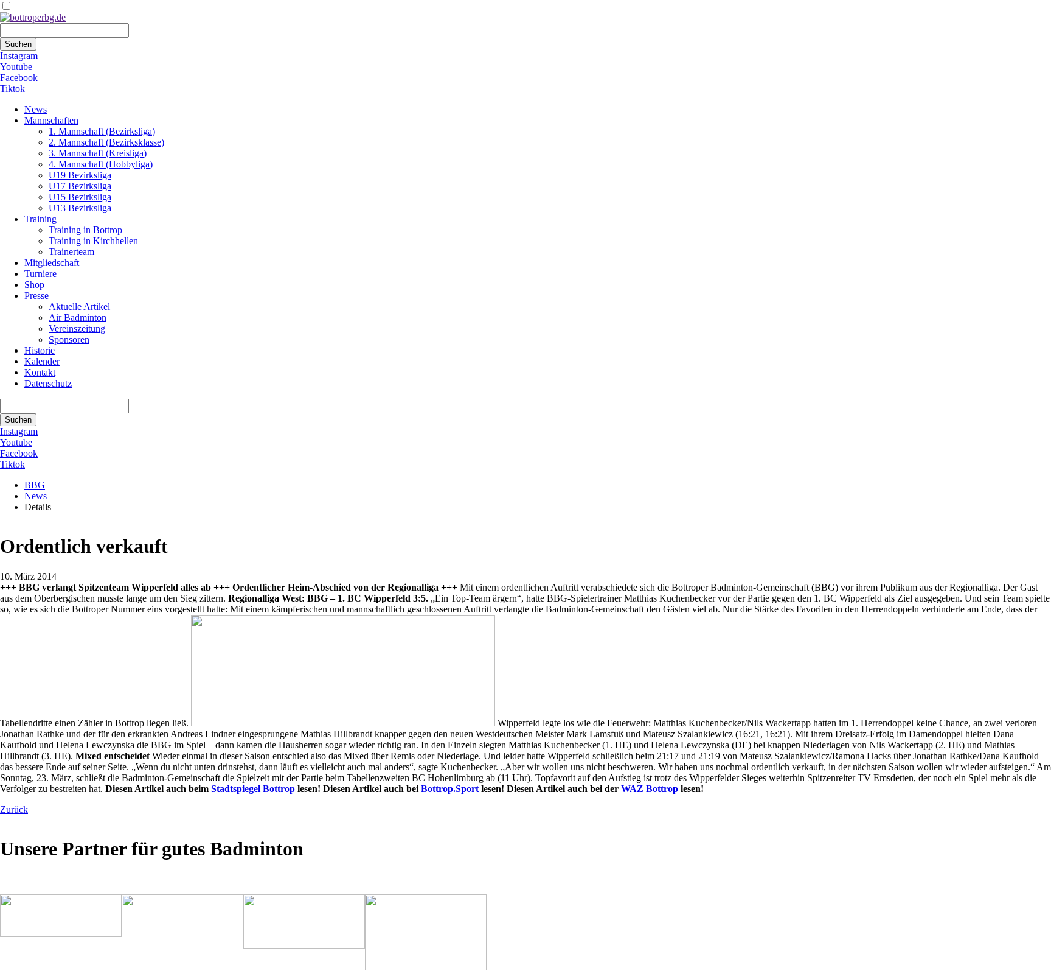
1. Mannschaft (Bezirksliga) (102, 131)
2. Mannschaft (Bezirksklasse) (106, 142)
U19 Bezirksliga (80, 175)
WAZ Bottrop (649, 789)
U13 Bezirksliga (80, 208)
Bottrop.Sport (450, 789)
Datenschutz (48, 383)
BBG (34, 485)
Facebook (19, 77)
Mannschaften (51, 120)
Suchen (18, 44)
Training (40, 219)
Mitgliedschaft (51, 263)
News (35, 109)
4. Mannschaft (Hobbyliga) (101, 164)
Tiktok (12, 88)
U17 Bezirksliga (80, 186)
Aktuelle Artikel (79, 306)
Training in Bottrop (85, 230)
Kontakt (39, 372)
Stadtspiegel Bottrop (253, 789)
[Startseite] (33, 17)
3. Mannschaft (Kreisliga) (98, 153)
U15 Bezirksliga (80, 197)
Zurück (14, 809)
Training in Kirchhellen (93, 241)
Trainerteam (71, 252)
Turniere (40, 273)
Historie (39, 350)
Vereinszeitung (77, 328)
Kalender (42, 361)
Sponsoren (69, 339)
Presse (36, 295)
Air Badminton (77, 317)
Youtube (16, 66)
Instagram (19, 56)
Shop (34, 284)
